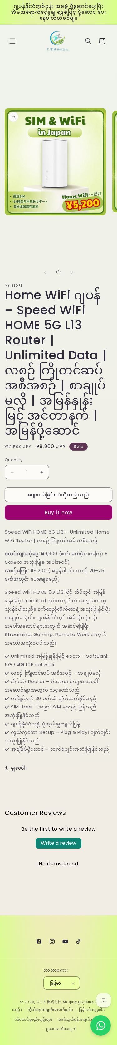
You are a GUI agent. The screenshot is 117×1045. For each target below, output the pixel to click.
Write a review (58, 843)
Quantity (13, 460)
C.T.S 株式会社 (49, 1001)
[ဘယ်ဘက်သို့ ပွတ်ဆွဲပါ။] (45, 272)
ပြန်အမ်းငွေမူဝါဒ (92, 1009)
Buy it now (58, 512)
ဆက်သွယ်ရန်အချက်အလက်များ (83, 1019)
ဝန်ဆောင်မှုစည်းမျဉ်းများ (33, 1019)
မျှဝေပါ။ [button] (19, 768)
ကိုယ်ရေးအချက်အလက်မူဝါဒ (50, 1009)
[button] (12, 41)
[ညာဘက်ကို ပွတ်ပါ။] (72, 272)
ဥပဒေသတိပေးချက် (61, 1028)
